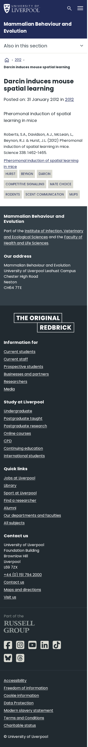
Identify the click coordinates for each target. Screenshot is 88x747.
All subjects (14, 523)
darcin (44, 174)
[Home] (33, 8)
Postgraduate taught (23, 418)
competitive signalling (25, 184)
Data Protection (19, 703)
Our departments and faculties (32, 515)
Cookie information (21, 695)
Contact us (14, 582)
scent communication (45, 194)
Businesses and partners (26, 374)
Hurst (10, 174)
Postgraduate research (25, 426)
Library (10, 485)
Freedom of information (26, 688)
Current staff (16, 359)
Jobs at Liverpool (19, 478)
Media (9, 389)
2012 (18, 60)
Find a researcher (20, 500)
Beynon (27, 174)
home (7, 60)
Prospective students (23, 366)
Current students (19, 351)
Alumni (10, 508)
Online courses (17, 433)
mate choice (60, 184)
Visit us (10, 597)
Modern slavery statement (28, 710)
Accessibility (15, 680)
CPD (8, 441)
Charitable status (20, 725)
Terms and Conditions (24, 718)
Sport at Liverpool (20, 493)
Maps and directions (22, 589)
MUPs (73, 194)
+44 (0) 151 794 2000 (23, 574)
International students (24, 456)
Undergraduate (18, 411)
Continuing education (23, 448)
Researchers (15, 381)
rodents (13, 194)
